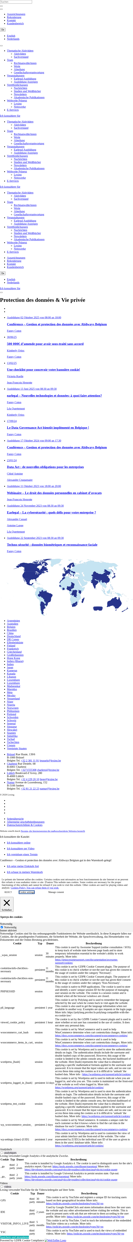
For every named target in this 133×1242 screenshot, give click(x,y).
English (11, 35)
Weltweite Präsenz (17, 100)
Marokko (12, 689)
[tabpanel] (66, 1040)
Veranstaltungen (15, 75)
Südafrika (12, 735)
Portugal (11, 714)
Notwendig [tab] (6, 923)
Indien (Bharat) (15, 661)
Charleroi (12, 763)
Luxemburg (13, 679)
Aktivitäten (20, 53)
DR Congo (13, 639)
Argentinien (13, 620)
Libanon (11, 676)
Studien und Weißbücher (27, 91)
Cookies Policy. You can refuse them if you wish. (35, 888)
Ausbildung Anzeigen (26, 81)
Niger (10, 701)
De (2, 29)
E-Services (13, 109)
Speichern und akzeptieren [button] (14, 1237)
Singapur (12, 726)
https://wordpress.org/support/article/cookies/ (106, 1074)
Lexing (18, 103)
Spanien (11, 732)
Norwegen (13, 707)
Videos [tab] (4, 1183)
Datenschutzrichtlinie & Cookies (24, 824)
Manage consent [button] (56, 892)
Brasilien (12, 630)
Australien (12, 623)
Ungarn (11, 745)
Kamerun (12, 670)
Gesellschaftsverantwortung (29, 72)
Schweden (12, 717)
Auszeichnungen (16, 14)
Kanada (11, 673)
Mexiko (11, 695)
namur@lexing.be (49, 788)
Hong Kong (13, 658)
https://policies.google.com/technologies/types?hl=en (74, 1203)
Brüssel (11, 754)
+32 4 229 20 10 (30, 779)
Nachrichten (20, 88)
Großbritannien (15, 654)
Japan (10, 667)
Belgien (11, 626)
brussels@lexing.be (50, 760)
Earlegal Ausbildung (25, 78)
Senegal (11, 723)
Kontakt (11, 20)
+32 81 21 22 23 (30, 788)
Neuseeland (13, 698)
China (10, 633)
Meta (9, 692)
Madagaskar (13, 686)
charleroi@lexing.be (48, 769)
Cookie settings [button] (26, 892)
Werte (17, 66)
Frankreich (13, 648)
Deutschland (14, 636)
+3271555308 (28, 769)
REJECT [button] (8, 892)
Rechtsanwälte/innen (25, 63)
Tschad (11, 739)
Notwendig (10, 927)
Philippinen (13, 711)
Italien (10, 664)
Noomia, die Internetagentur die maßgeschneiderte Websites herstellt (53, 831)
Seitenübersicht (15, 818)
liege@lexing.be (49, 779)
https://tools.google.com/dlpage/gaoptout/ (74, 1166)
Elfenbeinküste (15, 642)
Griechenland (14, 651)
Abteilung (19, 69)
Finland (11, 645)
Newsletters (20, 94)
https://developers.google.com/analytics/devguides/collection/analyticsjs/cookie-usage (71, 1169)
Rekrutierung (14, 17)
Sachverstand (21, 56)
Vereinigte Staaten (17, 748)
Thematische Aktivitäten (20, 50)
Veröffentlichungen (17, 84)
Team (10, 60)
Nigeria (11, 704)
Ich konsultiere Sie (10, 115)
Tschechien (13, 742)
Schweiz (11, 720)
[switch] (2, 1152)
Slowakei (12, 729)
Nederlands (13, 38)
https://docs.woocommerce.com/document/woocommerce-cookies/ (91, 1035)
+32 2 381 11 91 (30, 760)
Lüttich (11, 773)
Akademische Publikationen (29, 97)
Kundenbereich (15, 23)
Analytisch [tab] (6, 1149)
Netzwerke (20, 106)
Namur (11, 782)
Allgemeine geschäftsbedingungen (26, 821)
